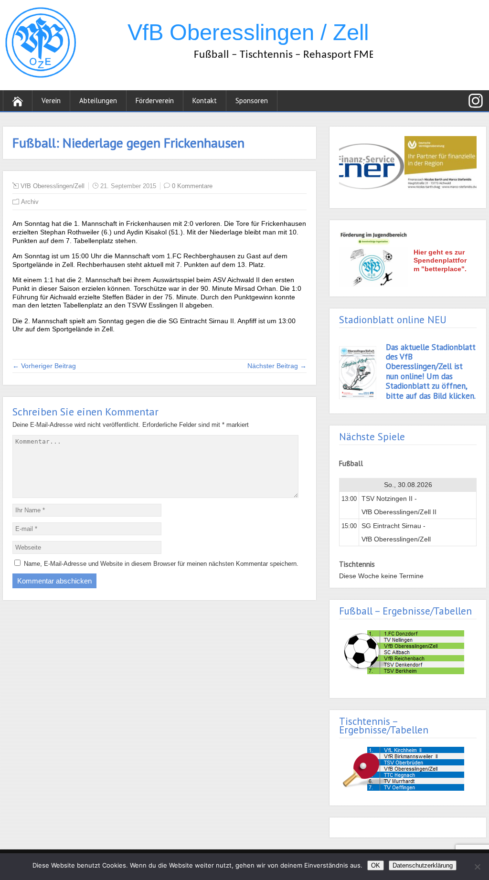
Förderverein (155, 100)
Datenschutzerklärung (423, 865)
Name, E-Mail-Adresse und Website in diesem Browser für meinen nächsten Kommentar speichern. (161, 563)
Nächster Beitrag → (277, 366)
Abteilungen (98, 100)
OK (375, 865)
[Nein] (477, 866)
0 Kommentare (192, 186)
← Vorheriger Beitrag (44, 366)
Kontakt (204, 100)
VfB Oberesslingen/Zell (53, 186)
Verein (51, 100)
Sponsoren (251, 100)
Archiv (30, 201)
